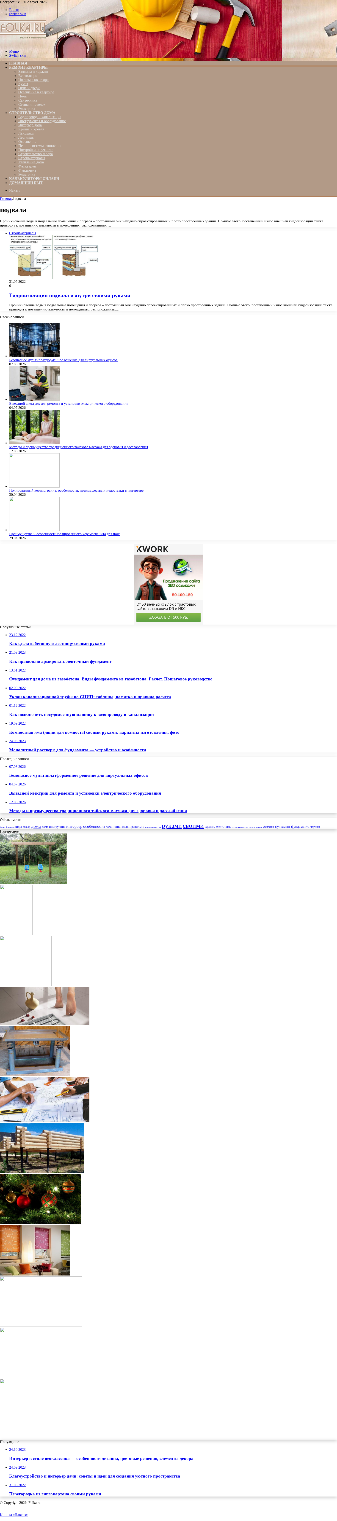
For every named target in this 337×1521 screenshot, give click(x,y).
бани (2, 826)
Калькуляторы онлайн (34, 179)
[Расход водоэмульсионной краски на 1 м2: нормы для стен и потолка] (44, 1377)
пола (109, 826)
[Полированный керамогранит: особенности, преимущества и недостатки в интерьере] (34, 486)
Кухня (23, 84)
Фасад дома (27, 166)
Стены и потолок (31, 104)
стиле (227, 826)
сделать (210, 826)
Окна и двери (29, 88)
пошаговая (121, 826)
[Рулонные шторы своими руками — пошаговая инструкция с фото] (35, 1274)
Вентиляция (27, 76)
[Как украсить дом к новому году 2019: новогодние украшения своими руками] (40, 1223)
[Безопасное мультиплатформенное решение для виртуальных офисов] (34, 356)
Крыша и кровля (31, 129)
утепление (268, 826)
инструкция (57, 826)
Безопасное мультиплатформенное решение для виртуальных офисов (63, 360)
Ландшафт (26, 133)
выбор (26, 826)
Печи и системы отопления (39, 146)
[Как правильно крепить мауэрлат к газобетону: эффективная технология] (41, 1325)
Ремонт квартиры (28, 67)
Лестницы (26, 137)
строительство (240, 826)
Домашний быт (26, 183)
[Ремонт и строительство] (23, 44)
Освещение (27, 141)
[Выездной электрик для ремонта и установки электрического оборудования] (34, 399)
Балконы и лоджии (33, 71)
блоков (10, 826)
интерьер (74, 826)
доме (45, 826)
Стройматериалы (31, 158)
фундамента (300, 826)
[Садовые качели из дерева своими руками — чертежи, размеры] (33, 883)
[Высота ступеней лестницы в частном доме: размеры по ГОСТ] (26, 985)
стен (218, 826)
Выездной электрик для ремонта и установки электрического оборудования (68, 403)
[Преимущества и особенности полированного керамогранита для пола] (34, 530)
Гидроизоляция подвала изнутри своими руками (69, 295)
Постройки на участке (35, 150)
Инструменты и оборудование (42, 121)
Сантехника (27, 100)
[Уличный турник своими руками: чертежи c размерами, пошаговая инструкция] (16, 934)
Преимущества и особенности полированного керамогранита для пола (64, 534)
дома (36, 826)
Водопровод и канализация (39, 117)
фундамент (282, 826)
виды (18, 826)
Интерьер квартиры (33, 80)
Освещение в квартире (36, 92)
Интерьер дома (30, 125)
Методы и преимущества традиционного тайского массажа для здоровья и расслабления (78, 447)
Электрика (26, 109)
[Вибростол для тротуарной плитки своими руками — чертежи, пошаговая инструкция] (35, 1075)
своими (193, 825)
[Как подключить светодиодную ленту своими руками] (68, 1438)
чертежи (315, 826)
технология (255, 826)
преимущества (153, 827)
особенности (94, 826)
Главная (6, 199)
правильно (137, 826)
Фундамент (27, 170)
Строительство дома (32, 113)
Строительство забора (35, 154)
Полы (22, 96)
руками (172, 825)
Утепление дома (31, 162)
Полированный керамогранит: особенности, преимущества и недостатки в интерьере (76, 490)
